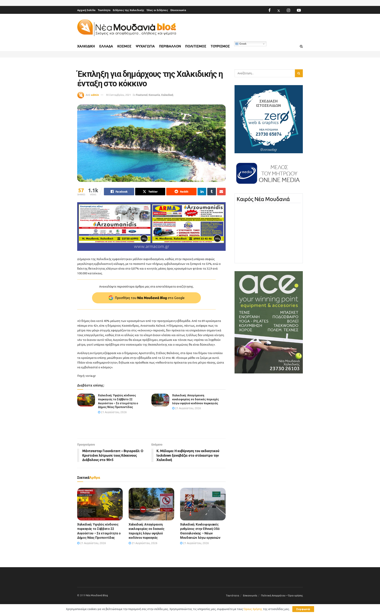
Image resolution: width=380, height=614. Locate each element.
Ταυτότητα (104, 10)
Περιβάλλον (170, 46)
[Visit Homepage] (126, 27)
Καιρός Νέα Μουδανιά (263, 199)
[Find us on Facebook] (269, 10)
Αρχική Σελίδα (86, 10)
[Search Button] (301, 46)
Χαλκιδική (86, 46)
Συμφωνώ (303, 609)
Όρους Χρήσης (253, 609)
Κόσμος (124, 46)
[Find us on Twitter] (278, 10)
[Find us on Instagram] (288, 10)
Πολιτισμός (195, 46)
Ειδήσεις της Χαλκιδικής (128, 10)
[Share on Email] (221, 191)
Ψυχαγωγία (145, 46)
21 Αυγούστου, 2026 (113, 412)
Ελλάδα (106, 46)
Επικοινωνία (178, 10)
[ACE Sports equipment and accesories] (269, 322)
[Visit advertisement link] (151, 226)
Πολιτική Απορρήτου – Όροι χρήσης (282, 595)
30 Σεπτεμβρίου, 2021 (118, 94)
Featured (141, 94)
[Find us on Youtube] (299, 10)
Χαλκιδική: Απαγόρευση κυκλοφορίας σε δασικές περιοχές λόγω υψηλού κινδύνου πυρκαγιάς (195, 399)
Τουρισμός (220, 46)
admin (95, 94)
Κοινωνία (154, 94)
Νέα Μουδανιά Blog (97, 595)
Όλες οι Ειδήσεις (157, 10)
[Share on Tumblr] (211, 191)
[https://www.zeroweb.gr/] (269, 118)
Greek (242, 43)
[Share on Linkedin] (202, 191)
